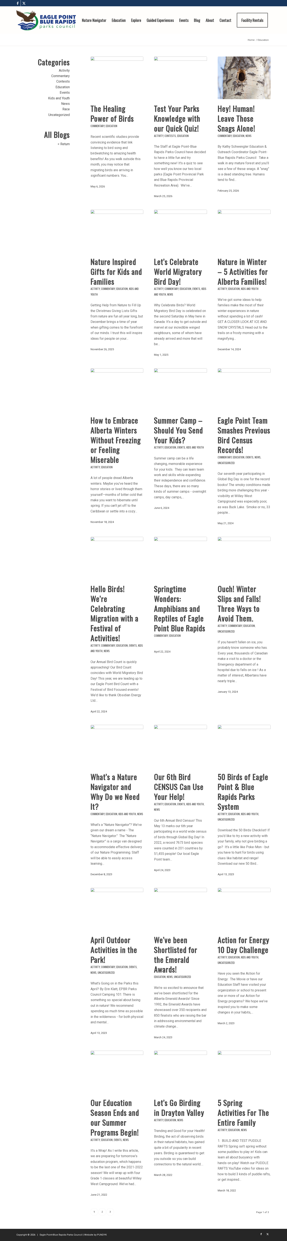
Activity (158, 136)
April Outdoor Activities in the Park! (114, 949)
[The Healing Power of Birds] (117, 78)
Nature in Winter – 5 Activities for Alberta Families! (243, 271)
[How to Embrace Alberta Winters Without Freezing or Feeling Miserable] (117, 389)
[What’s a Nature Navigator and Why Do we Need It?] (117, 746)
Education (111, 126)
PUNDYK (102, 1234)
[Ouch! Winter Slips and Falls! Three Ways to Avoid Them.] (244, 558)
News (248, 136)
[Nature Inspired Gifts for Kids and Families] (117, 231)
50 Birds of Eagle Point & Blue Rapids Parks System (243, 791)
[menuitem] (94, 20)
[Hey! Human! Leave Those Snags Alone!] (244, 78)
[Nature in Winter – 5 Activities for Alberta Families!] (244, 231)
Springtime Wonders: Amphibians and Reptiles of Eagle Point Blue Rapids (179, 608)
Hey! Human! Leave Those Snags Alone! (236, 118)
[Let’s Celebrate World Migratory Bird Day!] (180, 231)
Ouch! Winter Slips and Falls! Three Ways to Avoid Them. (239, 603)
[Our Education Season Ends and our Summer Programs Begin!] (117, 1072)
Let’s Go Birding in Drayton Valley (179, 1107)
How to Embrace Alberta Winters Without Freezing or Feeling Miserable (116, 440)
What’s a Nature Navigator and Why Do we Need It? (115, 791)
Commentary (97, 126)
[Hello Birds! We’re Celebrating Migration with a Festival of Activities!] (117, 558)
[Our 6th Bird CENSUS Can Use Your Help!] (180, 746)
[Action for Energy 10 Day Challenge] (244, 909)
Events (196, 289)
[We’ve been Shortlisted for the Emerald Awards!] (180, 909)
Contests (170, 136)
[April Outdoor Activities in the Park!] (117, 909)
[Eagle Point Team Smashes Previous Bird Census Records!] (244, 389)
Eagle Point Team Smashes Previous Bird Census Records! (244, 435)
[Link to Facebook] (17, 3)
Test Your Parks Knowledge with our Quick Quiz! (177, 118)
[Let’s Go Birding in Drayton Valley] (180, 1072)
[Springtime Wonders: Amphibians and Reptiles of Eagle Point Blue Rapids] (180, 558)
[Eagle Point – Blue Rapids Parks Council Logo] (46, 20)
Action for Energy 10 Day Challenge (243, 944)
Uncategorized (226, 463)
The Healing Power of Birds (112, 113)
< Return (64, 144)
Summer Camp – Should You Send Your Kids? (178, 430)
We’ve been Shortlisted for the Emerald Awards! (175, 954)
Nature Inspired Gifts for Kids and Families (116, 271)
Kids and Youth (249, 289)
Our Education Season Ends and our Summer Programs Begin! (115, 1117)
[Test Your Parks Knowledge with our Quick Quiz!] (180, 78)
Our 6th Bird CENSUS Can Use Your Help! (179, 786)
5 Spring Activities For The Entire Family (243, 1112)
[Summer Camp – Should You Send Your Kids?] (180, 389)
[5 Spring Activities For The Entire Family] (244, 1072)
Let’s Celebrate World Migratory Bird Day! (178, 271)
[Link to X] (24, 3)
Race (66, 109)
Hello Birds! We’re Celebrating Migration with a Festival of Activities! (114, 613)
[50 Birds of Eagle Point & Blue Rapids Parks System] (244, 746)
